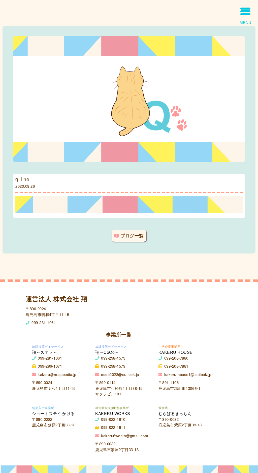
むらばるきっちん (175, 413)
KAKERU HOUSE (175, 352)
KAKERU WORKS (112, 413)
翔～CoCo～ (107, 352)
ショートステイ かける (53, 413)
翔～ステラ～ (44, 352)
